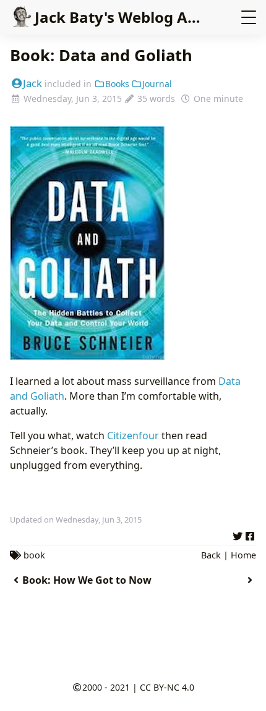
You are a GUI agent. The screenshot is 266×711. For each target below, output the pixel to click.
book (34, 555)
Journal (157, 84)
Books (117, 84)
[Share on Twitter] (237, 534)
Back (211, 555)
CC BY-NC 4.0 (167, 687)
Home (243, 555)
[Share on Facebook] (250, 534)
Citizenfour (133, 435)
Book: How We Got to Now (87, 580)
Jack (32, 83)
